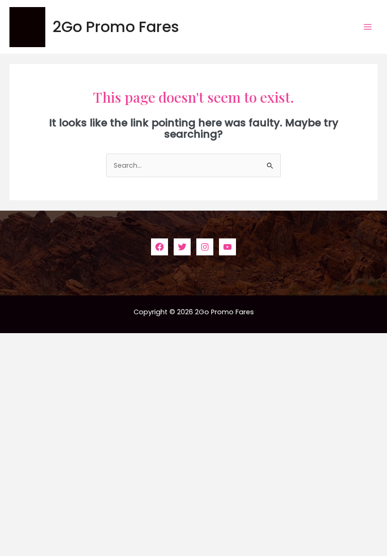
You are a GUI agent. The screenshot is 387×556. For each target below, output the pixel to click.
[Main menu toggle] (368, 27)
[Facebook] (159, 246)
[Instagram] (204, 246)
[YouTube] (227, 246)
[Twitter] (182, 246)
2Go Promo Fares (115, 26)
